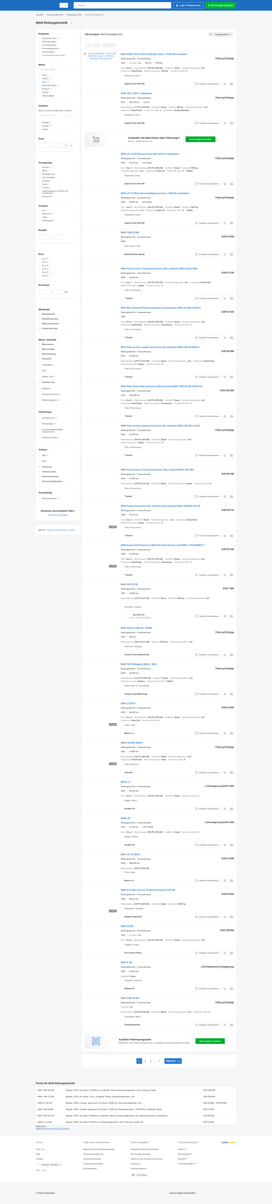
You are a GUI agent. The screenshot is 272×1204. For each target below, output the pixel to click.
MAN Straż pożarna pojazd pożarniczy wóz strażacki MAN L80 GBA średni (160, 425)
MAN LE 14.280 (45, 1122)
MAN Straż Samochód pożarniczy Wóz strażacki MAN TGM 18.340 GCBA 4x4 (162, 386)
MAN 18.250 (127, 926)
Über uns (40, 1149)
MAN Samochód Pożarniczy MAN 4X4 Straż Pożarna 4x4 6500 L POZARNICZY (163, 545)
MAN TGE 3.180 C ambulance (136, 93)
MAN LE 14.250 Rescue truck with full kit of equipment (150, 154)
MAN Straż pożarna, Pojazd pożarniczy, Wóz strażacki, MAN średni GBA (159, 268)
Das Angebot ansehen (210, 1041)
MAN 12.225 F (128, 703)
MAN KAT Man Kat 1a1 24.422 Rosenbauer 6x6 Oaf (148, 890)
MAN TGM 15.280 (130, 232)
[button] (224, 83)
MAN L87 (126, 818)
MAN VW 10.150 (129, 584)
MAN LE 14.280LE (130, 854)
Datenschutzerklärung (93, 1154)
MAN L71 (126, 782)
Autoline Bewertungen (93, 1164)
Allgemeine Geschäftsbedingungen (99, 1149)
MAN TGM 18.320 (130, 998)
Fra (44, 1170)
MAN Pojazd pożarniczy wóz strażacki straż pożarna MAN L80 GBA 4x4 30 (160, 506)
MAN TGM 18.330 (46, 1116)
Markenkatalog (90, 1168)
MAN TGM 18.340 (46, 1090)
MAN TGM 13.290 (46, 1096)
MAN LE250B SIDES (132, 743)
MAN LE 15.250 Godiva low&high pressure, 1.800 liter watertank (155, 193)
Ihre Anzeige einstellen (201, 139)
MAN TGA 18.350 (45, 1109)
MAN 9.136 (126, 962)
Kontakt (39, 1159)
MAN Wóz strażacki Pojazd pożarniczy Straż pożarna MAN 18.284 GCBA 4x (161, 308)
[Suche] (76, 5)
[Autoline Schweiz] (46, 5)
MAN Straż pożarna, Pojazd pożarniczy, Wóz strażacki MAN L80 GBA (157, 470)
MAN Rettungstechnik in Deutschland (52, 1128)
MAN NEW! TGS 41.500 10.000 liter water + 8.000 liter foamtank (154, 54)
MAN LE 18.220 (45, 1103)
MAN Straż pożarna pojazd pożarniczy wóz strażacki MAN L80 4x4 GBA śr (160, 347)
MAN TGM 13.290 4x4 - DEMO (136, 628)
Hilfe (38, 1154)
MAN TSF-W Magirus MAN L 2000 (139, 664)
